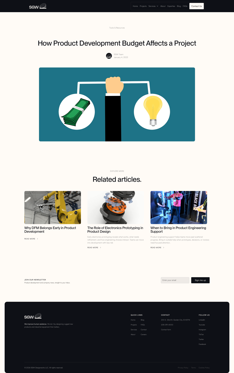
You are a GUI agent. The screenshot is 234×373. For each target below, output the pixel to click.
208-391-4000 (167, 325)
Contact (144, 330)
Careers (143, 334)
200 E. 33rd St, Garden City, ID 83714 (175, 320)
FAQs (185, 6)
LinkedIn (202, 320)
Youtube (202, 325)
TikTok (201, 334)
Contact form (166, 330)
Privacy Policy (183, 368)
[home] (37, 6)
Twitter (201, 339)
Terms (193, 368)
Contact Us (196, 6)
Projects (143, 6)
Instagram (202, 330)
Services (134, 330)
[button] (153, 6)
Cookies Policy (204, 368)
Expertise (171, 6)
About (163, 6)
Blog (179, 6)
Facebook (202, 344)
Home (135, 6)
